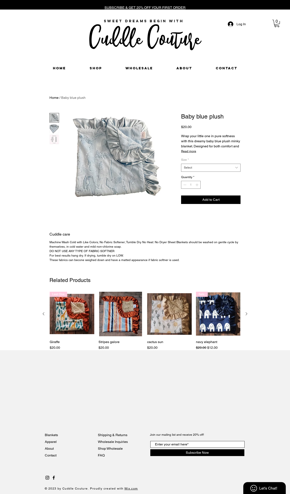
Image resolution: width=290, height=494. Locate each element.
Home (54, 98)
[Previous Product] (43, 313)
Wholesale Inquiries (113, 442)
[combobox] (211, 168)
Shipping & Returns (112, 435)
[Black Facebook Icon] (53, 477)
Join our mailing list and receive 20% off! (177, 434)
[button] (276, 23)
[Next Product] (246, 313)
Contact (51, 455)
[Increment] (197, 184)
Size (185, 159)
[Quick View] (121, 314)
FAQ (101, 455)
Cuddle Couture (145, 37)
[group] (145, 321)
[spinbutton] (191, 184)
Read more (188, 151)
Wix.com (131, 488)
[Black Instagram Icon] (47, 477)
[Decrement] (184, 184)
